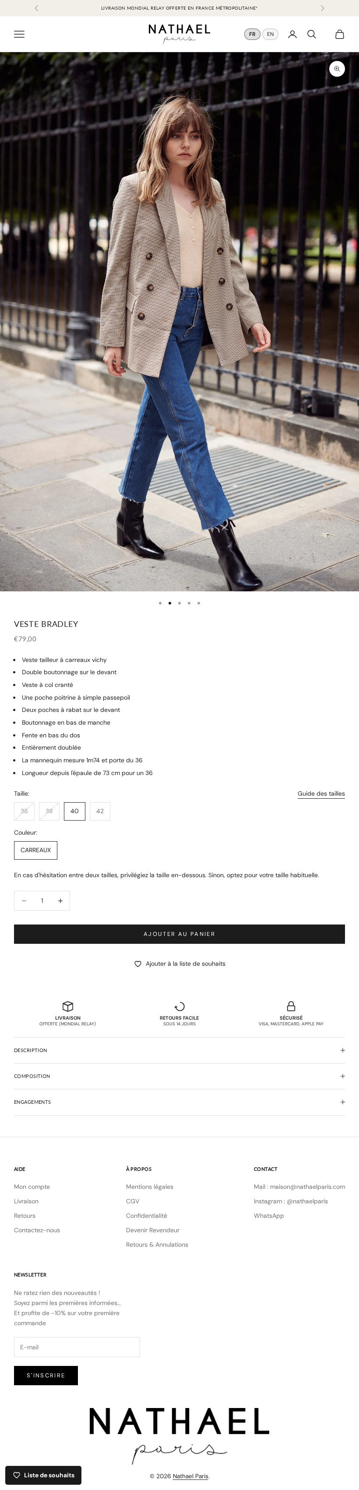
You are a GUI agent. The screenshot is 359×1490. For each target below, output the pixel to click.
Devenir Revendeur (153, 1230)
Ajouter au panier (179, 934)
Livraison (26, 1201)
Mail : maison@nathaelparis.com (299, 1187)
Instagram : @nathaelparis (291, 1201)
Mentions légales (149, 1187)
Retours (24, 1216)
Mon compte (32, 1187)
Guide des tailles (321, 793)
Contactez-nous (37, 1230)
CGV (132, 1201)
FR (252, 34)
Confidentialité (146, 1216)
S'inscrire (46, 1375)
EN (270, 34)
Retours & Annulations (157, 1244)
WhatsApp (269, 1216)
